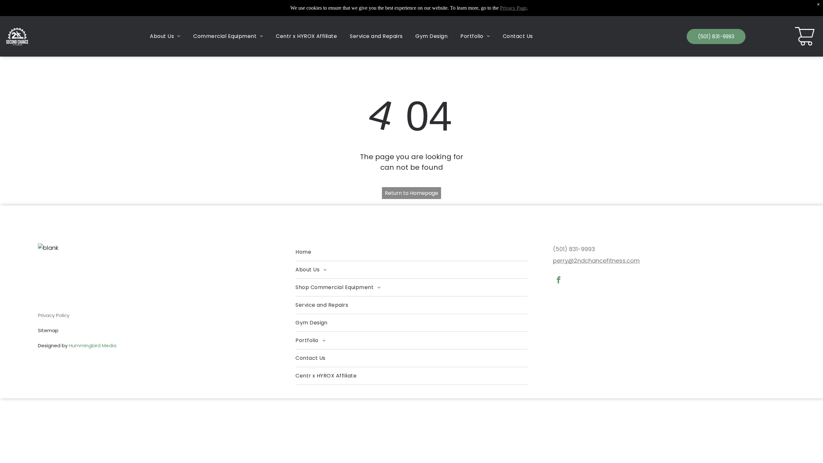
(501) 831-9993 (574, 249)
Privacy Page (513, 8)
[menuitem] (165, 36)
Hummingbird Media (92, 345)
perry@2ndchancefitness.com (596, 261)
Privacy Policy (53, 315)
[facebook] (558, 280)
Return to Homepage (411, 193)
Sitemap (48, 330)
